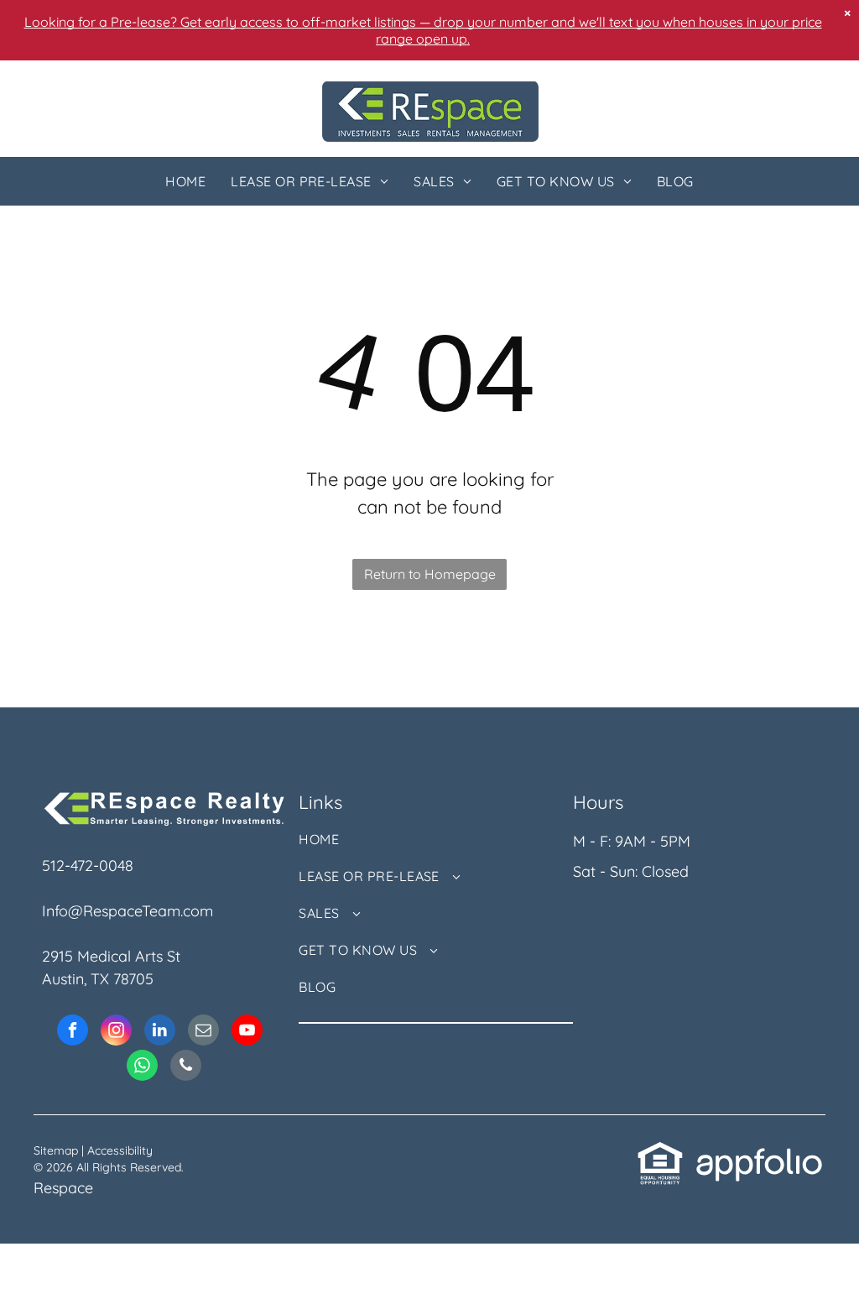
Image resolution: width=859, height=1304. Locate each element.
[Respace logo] (430, 92)
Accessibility (120, 1150)
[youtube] (247, 1032)
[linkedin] (159, 1032)
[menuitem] (185, 181)
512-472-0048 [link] (87, 865)
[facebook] (72, 1032)
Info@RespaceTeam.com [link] (127, 911)
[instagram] (116, 1032)
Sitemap (56, 1150)
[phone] (185, 1067)
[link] (660, 1151)
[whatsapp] (142, 1067)
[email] (203, 1032)
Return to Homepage (430, 574)
